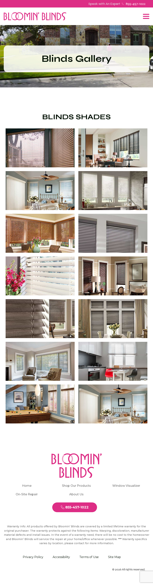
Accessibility (61, 557)
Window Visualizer (126, 485)
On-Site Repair (27, 494)
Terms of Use (89, 557)
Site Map (114, 557)
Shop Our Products (76, 485)
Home (27, 485)
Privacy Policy (33, 557)
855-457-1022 (136, 4)
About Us (76, 494)
